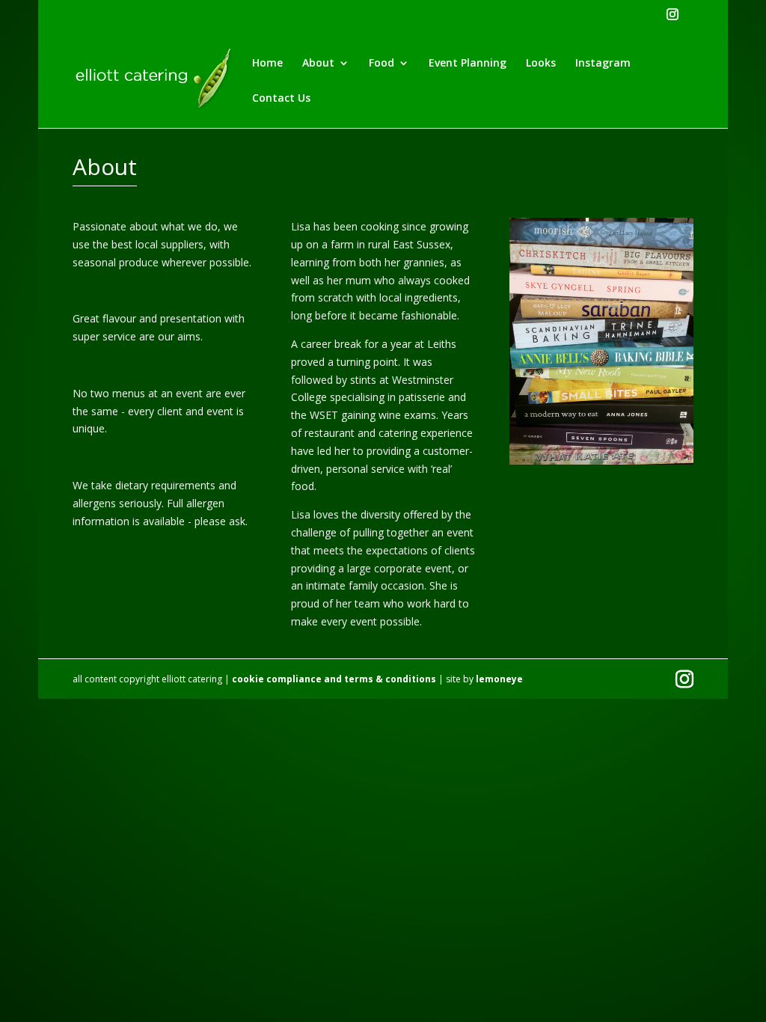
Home (267, 64)
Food (381, 64)
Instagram (603, 64)
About (318, 64)
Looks (541, 64)
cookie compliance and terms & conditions (334, 679)
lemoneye (499, 679)
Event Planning (467, 64)
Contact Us (281, 99)
